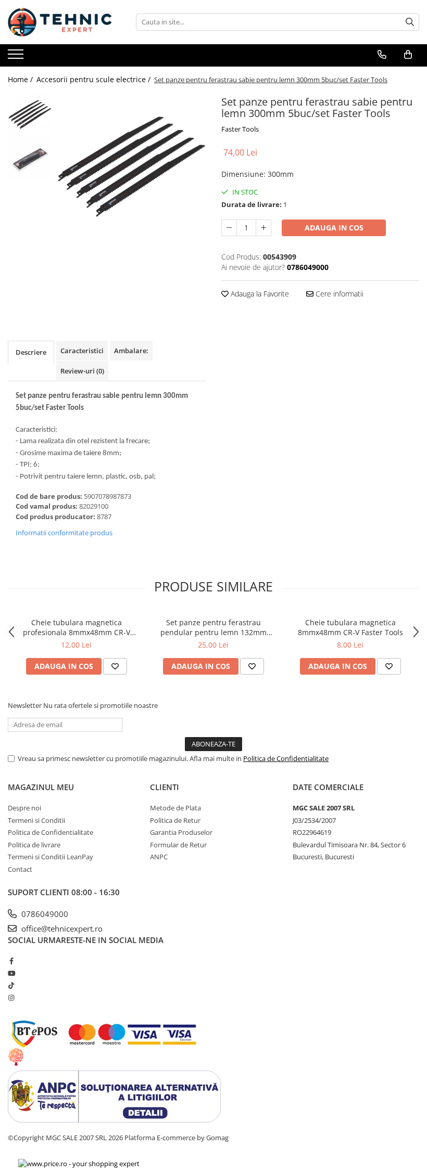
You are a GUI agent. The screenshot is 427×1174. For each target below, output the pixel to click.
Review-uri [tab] (82, 371)
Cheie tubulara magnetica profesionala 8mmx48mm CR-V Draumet (76, 627)
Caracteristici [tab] (82, 350)
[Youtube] (11, 973)
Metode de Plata (175, 807)
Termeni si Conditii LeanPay (50, 856)
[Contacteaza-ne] (382, 54)
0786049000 (43, 914)
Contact (20, 869)
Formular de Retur (178, 844)
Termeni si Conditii (36, 820)
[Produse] (17, 57)
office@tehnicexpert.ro (61, 928)
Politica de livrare (34, 844)
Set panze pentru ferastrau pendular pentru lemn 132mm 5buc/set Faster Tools (213, 627)
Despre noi (24, 807)
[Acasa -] (60, 22)
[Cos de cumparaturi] (408, 54)
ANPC (159, 856)
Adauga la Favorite (259, 294)
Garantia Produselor (181, 832)
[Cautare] (409, 22)
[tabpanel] (131, 167)
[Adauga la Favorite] (115, 666)
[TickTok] (11, 985)
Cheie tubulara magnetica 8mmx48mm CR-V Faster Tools (350, 627)
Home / (21, 79)
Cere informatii (338, 294)
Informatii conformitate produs (64, 532)
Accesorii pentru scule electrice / (94, 79)
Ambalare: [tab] (131, 350)
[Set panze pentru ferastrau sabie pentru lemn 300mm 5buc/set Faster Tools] (131, 167)
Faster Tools (240, 129)
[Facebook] (11, 960)
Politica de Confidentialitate (286, 758)
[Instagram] (11, 997)
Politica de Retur (175, 820)
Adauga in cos (334, 228)
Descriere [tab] (31, 352)
